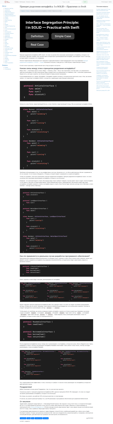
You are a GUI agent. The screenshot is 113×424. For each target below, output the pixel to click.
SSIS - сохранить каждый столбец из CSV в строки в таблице (102, 39)
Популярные (8, 69)
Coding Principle (38, 418)
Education (7, 46)
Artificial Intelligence (9, 12)
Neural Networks (9, 37)
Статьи (27, 11)
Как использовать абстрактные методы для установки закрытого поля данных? (103, 72)
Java (6, 27)
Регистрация (104, 1)
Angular (7, 39)
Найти (85, 1)
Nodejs (6, 24)
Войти (110, 1)
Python (6, 17)
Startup (6, 43)
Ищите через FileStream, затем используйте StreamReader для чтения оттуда (103, 43)
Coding (6, 18)
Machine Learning (9, 8)
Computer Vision (9, 52)
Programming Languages (10, 55)
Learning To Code (9, 48)
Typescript (7, 34)
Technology (45, 418)
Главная (16, 1)
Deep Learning (8, 20)
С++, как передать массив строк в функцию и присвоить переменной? (102, 17)
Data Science (8, 11)
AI (5, 23)
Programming (23, 418)
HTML (6, 51)
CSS (6, 45)
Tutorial (6, 54)
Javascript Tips (8, 49)
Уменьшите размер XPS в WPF (103, 90)
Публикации (22, 1)
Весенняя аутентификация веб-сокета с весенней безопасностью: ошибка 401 (103, 82)
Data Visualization (9, 62)
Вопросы (28, 1)
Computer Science (9, 33)
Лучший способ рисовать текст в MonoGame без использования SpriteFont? (103, 48)
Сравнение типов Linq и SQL (102, 54)
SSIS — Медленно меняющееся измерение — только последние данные (103, 25)
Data (6, 42)
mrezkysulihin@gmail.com (37, 407)
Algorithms (7, 36)
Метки (33, 1)
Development (8, 32)
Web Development (9, 14)
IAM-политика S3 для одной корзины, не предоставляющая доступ (103, 87)
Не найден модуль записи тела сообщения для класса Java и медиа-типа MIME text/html (103, 58)
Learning (7, 59)
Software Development (10, 15)
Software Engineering (10, 26)
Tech (6, 30)
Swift (6, 61)
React (6, 21)
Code (6, 57)
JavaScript (7, 10)
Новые (6, 67)
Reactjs (6, 58)
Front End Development (10, 29)
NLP (6, 40)
